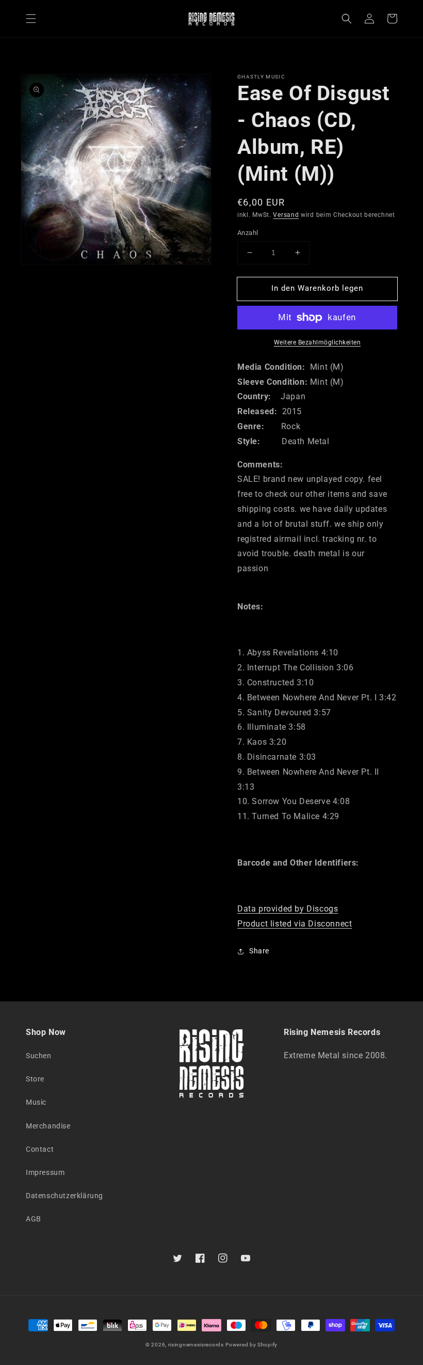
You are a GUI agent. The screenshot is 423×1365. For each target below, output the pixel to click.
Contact (40, 1149)
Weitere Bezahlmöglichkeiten (317, 342)
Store (35, 1079)
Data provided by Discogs (287, 909)
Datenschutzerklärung (64, 1195)
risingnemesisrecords (196, 1344)
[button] (31, 18)
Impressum (45, 1172)
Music (36, 1102)
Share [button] (259, 951)
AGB (33, 1219)
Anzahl (247, 233)
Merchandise (48, 1126)
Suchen (39, 1056)
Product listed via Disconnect (294, 924)
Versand (286, 214)
